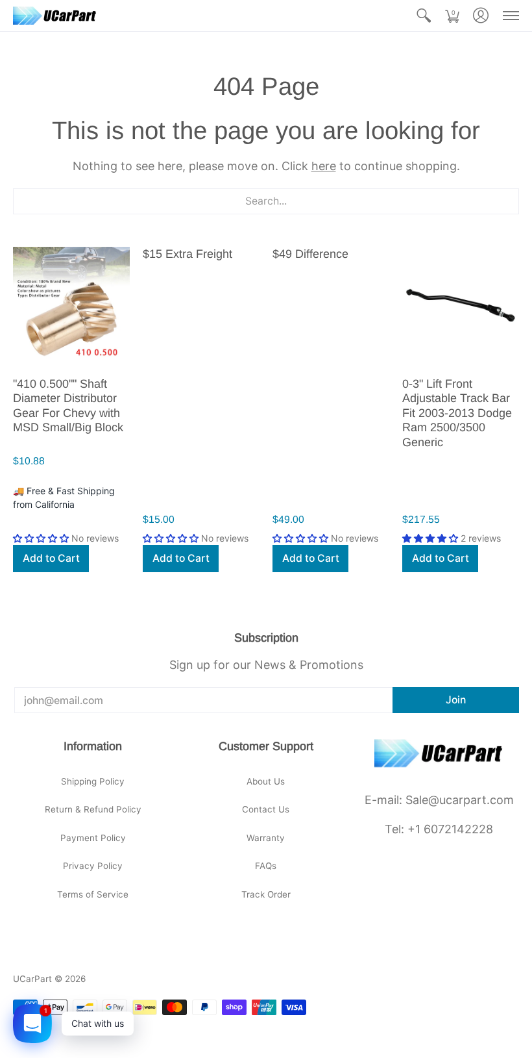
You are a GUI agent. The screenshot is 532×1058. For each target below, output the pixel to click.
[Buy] (71, 305)
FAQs (265, 866)
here (323, 166)
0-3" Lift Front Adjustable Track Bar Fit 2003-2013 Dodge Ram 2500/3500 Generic (457, 413)
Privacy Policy (93, 866)
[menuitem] (423, 15)
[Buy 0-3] (460, 305)
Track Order (266, 894)
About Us (266, 781)
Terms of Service (92, 894)
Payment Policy (93, 838)
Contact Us (265, 809)
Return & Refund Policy (93, 809)
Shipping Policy (93, 781)
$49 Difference (310, 253)
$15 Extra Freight (187, 253)
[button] (423, 15)
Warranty (266, 838)
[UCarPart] (55, 15)
